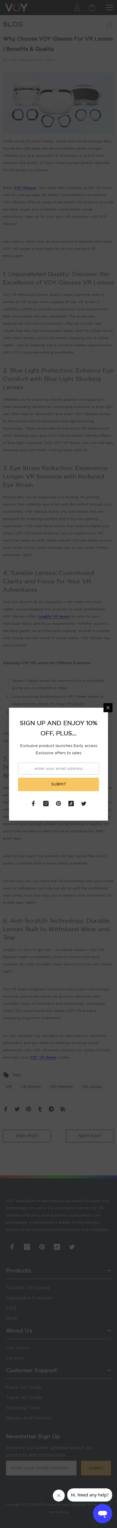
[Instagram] (46, 803)
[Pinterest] (58, 803)
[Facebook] (33, 803)
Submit (58, 784)
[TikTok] (71, 803)
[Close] (108, 707)
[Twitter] (83, 803)
